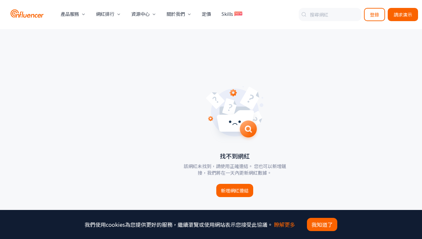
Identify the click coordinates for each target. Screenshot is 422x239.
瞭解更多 (284, 224)
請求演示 (403, 14)
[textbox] (330, 14)
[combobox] (330, 14)
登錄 (374, 14)
